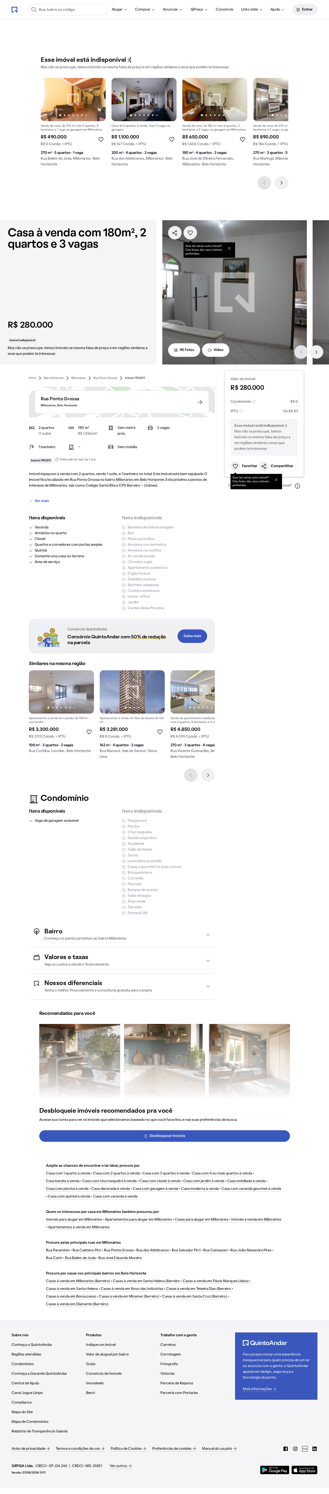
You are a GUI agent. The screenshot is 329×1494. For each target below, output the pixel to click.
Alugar (117, 9)
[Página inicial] (14, 9)
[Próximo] (281, 182)
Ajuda (275, 9)
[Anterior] (264, 182)
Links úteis (249, 9)
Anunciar (170, 9)
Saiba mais (192, 636)
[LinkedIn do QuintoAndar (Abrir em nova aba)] (314, 1449)
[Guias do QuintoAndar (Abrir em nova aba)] (305, 1449)
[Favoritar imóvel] (190, 232)
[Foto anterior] (49, 99)
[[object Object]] (229, 248)
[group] (73, 124)
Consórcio (224, 9)
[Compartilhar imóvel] (175, 232)
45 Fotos (187, 350)
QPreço (197, 9)
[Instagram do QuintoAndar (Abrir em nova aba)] (295, 1449)
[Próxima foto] (97, 99)
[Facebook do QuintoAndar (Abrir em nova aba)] (286, 1449)
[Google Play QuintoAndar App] (275, 1470)
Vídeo (219, 350)
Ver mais (42, 501)
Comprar (142, 9)
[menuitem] (119, 9)
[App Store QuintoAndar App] (304, 1470)
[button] (122, 935)
